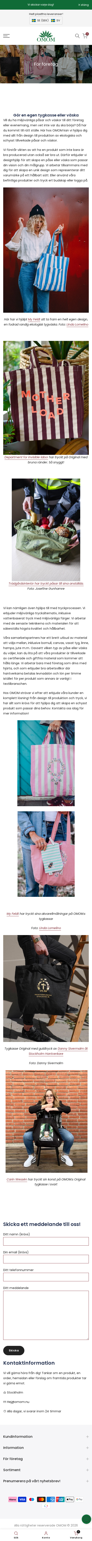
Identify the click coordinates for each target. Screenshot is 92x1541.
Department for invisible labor (26, 457)
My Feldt (34, 319)
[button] (46, 20)
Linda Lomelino (77, 324)
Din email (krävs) (16, 1252)
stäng (84, 5)
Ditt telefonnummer (18, 1270)
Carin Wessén (17, 1179)
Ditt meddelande (16, 1288)
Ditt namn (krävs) (16, 1234)
